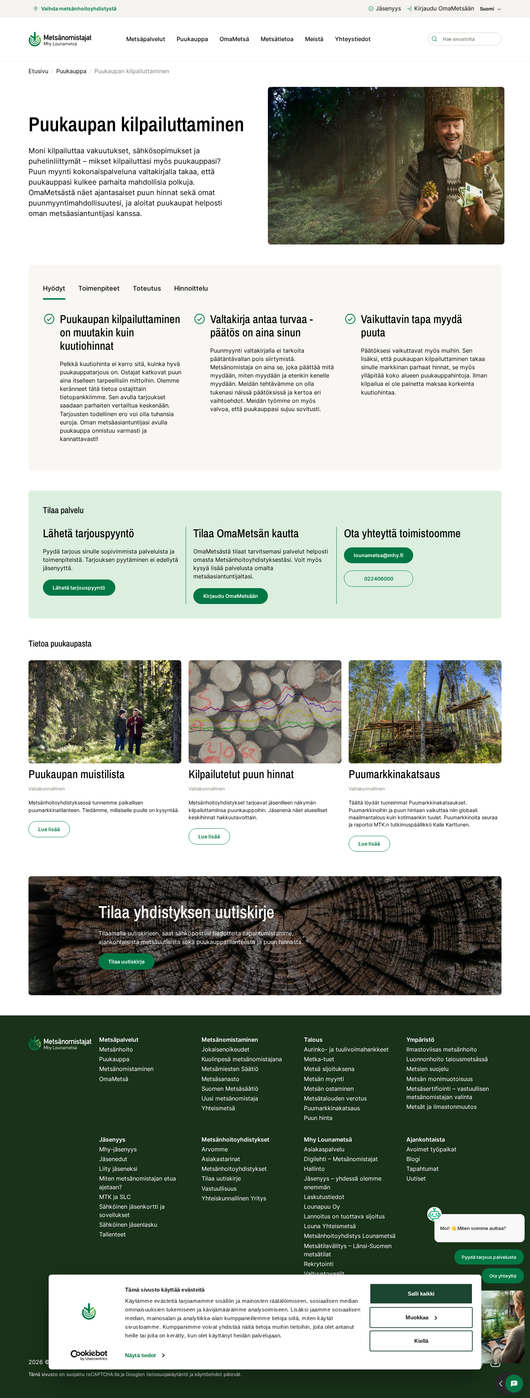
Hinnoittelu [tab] (191, 288)
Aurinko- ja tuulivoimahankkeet (346, 1049)
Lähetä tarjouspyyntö (79, 588)
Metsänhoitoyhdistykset (234, 1168)
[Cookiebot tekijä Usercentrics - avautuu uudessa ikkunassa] (88, 1355)
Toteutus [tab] (147, 288)
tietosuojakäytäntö (167, 1374)
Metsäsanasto (220, 1078)
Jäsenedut (113, 1159)
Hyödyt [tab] (54, 288)
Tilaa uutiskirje (221, 1178)
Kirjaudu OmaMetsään (444, 8)
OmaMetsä (234, 39)
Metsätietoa (277, 39)
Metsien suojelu (427, 1068)
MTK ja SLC (115, 1196)
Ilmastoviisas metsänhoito (441, 1049)
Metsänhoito (116, 1049)
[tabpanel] (265, 381)
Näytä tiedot (140, 1355)
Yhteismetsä (218, 1108)
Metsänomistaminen (126, 1068)
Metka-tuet (319, 1059)
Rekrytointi (319, 1263)
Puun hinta (318, 1117)
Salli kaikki (421, 1294)
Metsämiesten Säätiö (230, 1068)
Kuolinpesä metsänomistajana (242, 1059)
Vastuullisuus (219, 1188)
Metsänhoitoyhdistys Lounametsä (350, 1235)
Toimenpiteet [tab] (99, 288)
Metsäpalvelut (145, 39)
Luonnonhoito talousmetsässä (447, 1059)
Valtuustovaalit (324, 1273)
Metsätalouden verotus (335, 1098)
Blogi (413, 1159)
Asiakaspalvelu (324, 1149)
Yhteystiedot (353, 39)
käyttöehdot (208, 1374)
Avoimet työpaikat (431, 1149)
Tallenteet (112, 1234)
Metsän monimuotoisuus (439, 1078)
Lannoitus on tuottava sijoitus (344, 1216)
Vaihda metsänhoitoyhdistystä (78, 8)
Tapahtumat (422, 1168)
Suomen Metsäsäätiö (230, 1088)
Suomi (487, 9)
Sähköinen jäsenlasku (128, 1224)
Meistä (314, 39)
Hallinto (314, 1168)
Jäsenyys (388, 8)
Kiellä (421, 1341)
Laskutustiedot (324, 1196)
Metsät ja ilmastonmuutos (441, 1106)
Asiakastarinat (221, 1159)
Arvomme (215, 1149)
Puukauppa (192, 39)
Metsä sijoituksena (329, 1068)
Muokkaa (417, 1317)
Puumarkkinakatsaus (332, 1108)
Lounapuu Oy (322, 1206)
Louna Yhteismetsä (330, 1226)
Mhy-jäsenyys (118, 1149)
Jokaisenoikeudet (225, 1049)
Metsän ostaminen (329, 1088)
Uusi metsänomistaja (230, 1098)
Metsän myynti (324, 1078)
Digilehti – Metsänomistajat (341, 1159)
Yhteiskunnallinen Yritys (234, 1198)
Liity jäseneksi (118, 1168)
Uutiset (416, 1178)
